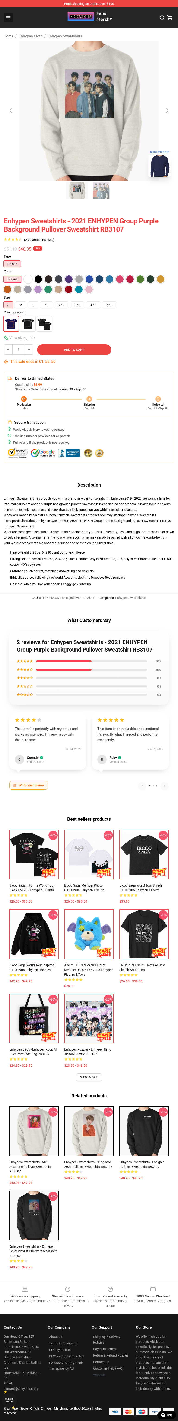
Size (7, 297)
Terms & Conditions (63, 1343)
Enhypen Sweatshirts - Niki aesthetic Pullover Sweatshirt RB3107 (30, 1166)
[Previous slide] (11, 111)
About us (55, 1337)
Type (7, 256)
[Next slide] (167, 111)
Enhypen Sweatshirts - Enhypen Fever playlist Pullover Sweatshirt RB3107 (33, 1251)
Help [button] (169, 1415)
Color (8, 271)
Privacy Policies (60, 1350)
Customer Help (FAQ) (108, 1368)
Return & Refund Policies (110, 1355)
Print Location (14, 312)
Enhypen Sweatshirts (65, 36)
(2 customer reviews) (39, 240)
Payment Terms (104, 1349)
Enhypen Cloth (30, 36)
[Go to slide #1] (77, 190)
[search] (162, 17)
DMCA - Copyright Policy (66, 1356)
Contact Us (101, 1362)
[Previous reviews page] (142, 786)
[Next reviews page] (164, 786)
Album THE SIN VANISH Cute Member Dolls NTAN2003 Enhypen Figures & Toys (88, 969)
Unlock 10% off (9, 1400)
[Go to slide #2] (101, 190)
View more (89, 1077)
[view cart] (169, 17)
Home (8, 36)
